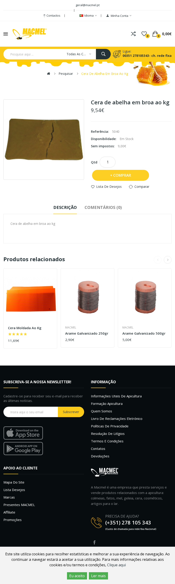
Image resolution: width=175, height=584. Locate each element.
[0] (144, 33)
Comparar (141, 186)
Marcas (9, 497)
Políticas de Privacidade (110, 426)
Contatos (98, 448)
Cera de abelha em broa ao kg (104, 73)
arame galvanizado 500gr (143, 333)
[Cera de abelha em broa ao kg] (43, 139)
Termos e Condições (107, 441)
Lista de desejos (109, 186)
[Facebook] (94, 542)
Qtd (94, 162)
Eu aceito (77, 575)
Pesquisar (66, 73)
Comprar (122, 175)
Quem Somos (101, 411)
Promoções (12, 519)
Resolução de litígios (108, 433)
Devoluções (100, 456)
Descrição (65, 207)
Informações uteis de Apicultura (116, 396)
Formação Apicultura (107, 403)
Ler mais (98, 575)
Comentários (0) (103, 207)
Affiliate (9, 512)
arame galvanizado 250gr (86, 333)
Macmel (70, 327)
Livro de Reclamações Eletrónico (116, 418)
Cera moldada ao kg (24, 328)
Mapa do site (13, 482)
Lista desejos (14, 489)
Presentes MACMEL (19, 504)
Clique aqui (116, 564)
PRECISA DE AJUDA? (122, 516)
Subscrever (71, 412)
